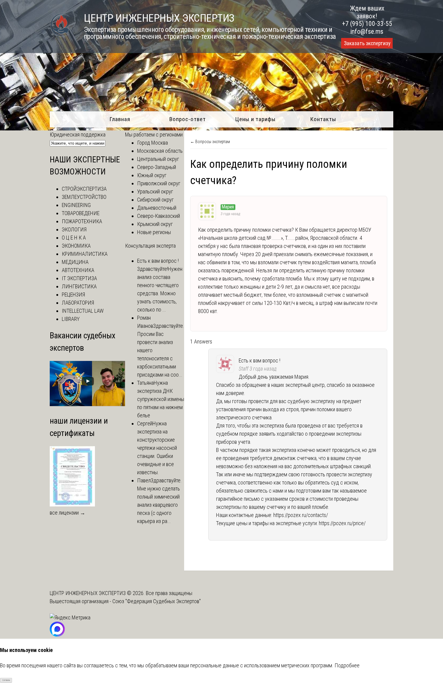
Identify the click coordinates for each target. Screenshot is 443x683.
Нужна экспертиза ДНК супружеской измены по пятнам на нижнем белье (160, 399)
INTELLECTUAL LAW (83, 311)
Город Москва (152, 142)
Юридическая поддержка (77, 134)
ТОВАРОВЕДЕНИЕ (80, 213)
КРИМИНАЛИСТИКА (85, 254)
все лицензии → (67, 512)
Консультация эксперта (150, 246)
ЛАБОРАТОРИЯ (78, 302)
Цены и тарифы (255, 119)
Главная (119, 119)
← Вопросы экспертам (210, 141)
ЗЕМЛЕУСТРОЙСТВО (84, 197)
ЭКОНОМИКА (76, 246)
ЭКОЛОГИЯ (74, 229)
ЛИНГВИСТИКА (79, 286)
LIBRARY (71, 319)
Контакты (323, 119)
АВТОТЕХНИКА (78, 270)
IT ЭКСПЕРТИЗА (79, 278)
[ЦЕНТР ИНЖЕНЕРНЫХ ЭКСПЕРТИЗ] (60, 36)
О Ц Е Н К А (74, 237)
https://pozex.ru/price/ (342, 523)
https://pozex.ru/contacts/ (300, 515)
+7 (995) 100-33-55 (367, 23)
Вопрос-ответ (187, 119)
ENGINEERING (76, 205)
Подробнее (347, 665)
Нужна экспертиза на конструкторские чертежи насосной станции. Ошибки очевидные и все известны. (157, 447)
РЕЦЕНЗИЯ (73, 294)
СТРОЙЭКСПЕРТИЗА (84, 189)
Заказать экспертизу (367, 43)
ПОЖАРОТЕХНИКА (82, 221)
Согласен (6, 680)
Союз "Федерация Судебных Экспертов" (156, 601)
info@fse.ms (366, 31)
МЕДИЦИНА (75, 262)
